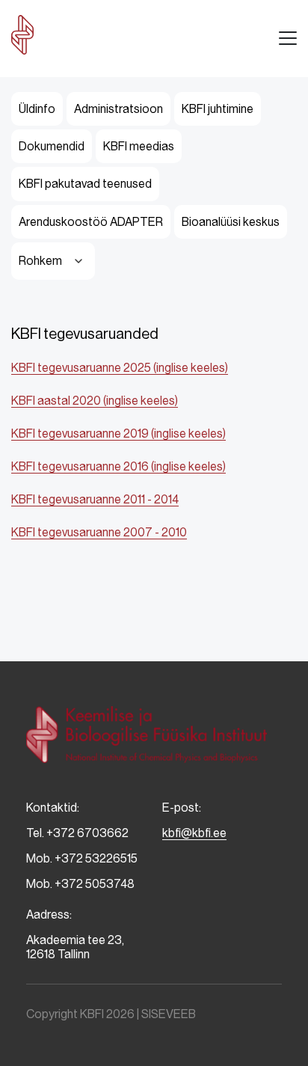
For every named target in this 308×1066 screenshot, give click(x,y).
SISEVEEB (168, 1014)
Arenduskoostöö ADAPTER (91, 222)
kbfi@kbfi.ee (194, 833)
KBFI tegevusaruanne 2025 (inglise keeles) (119, 368)
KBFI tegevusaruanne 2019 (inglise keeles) (118, 433)
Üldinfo (37, 109)
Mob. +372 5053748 (80, 884)
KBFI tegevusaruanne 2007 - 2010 (99, 532)
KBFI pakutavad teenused (85, 184)
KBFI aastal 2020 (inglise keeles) (94, 400)
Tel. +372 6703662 (77, 833)
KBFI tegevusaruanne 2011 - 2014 (95, 499)
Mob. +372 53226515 (82, 858)
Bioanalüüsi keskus (231, 222)
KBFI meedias (138, 146)
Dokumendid (51, 146)
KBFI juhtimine (217, 109)
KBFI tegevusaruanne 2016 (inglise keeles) (118, 466)
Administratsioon (118, 109)
